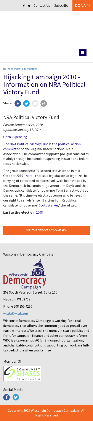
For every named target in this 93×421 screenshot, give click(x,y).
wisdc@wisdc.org (15, 313)
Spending (20, 137)
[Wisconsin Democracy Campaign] (47, 29)
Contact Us (42, 5)
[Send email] (35, 103)
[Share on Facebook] (17, 103)
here (29, 175)
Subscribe (61, 5)
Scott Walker (48, 205)
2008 (39, 212)
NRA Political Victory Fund (29, 144)
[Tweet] (26, 103)
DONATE (83, 5)
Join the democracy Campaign (46, 230)
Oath (7, 137)
